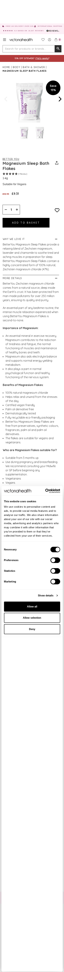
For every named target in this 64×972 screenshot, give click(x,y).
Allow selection (32, 617)
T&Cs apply (42, 58)
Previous (6, 99)
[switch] (55, 560)
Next (59, 99)
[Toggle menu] (4, 39)
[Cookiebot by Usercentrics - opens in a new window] (45, 491)
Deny (32, 629)
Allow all (32, 606)
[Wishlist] (43, 39)
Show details (45, 595)
